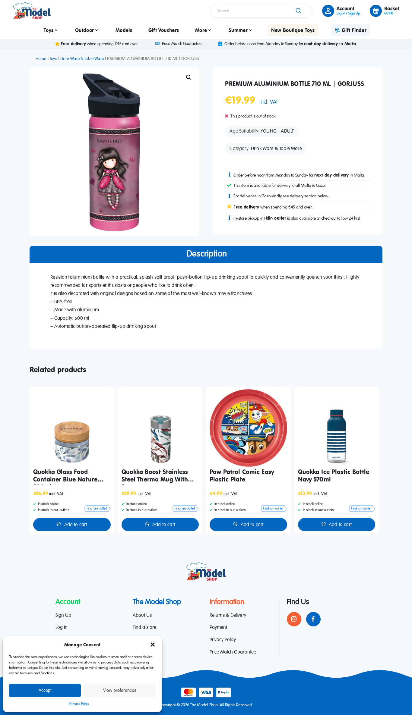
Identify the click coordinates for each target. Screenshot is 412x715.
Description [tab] (207, 254)
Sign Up (63, 615)
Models (124, 30)
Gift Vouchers (163, 30)
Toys (48, 30)
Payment (218, 627)
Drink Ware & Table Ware (82, 59)
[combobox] (261, 11)
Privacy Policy (79, 704)
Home (41, 59)
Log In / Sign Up (348, 13)
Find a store (144, 627)
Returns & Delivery (228, 615)
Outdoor (84, 30)
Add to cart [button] (75, 524)
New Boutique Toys (293, 30)
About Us (142, 615)
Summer (238, 30)
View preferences (119, 690)
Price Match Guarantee (181, 44)
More (201, 30)
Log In (61, 627)
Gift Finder (354, 30)
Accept (45, 690)
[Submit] (298, 10)
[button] (153, 644)
